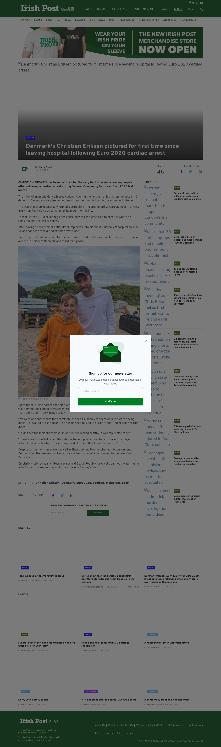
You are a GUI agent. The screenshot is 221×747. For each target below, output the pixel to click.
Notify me (110, 401)
